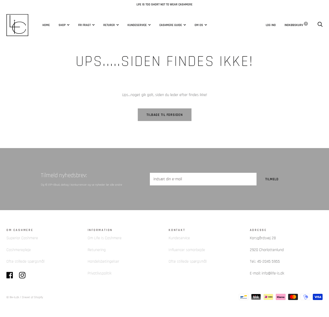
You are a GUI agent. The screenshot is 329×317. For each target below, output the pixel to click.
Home (46, 25)
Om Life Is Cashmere (105, 238)
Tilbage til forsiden (165, 115)
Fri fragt (84, 25)
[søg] (320, 25)
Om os (199, 25)
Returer (109, 25)
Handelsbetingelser (103, 261)
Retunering (97, 250)
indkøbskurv (296, 25)
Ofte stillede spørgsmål (25, 261)
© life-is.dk (12, 297)
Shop (62, 25)
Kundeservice (137, 25)
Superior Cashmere (22, 238)
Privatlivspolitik (100, 273)
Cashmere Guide (170, 25)
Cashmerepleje (18, 250)
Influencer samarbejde (187, 250)
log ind (271, 25)
